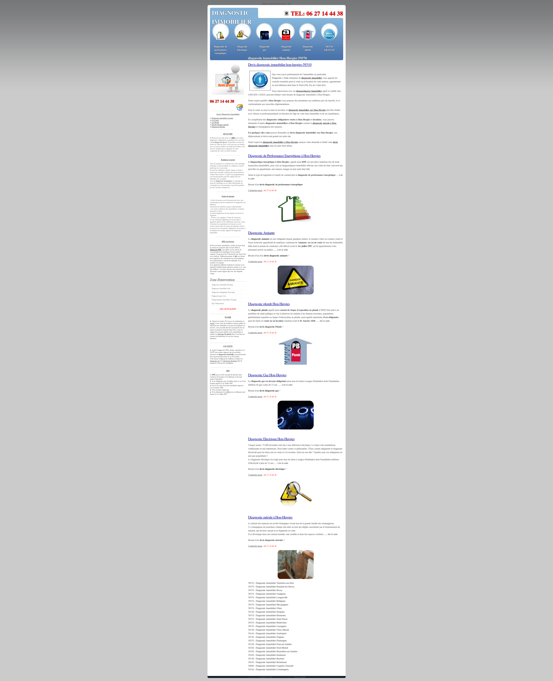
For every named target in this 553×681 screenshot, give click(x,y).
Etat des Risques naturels (220, 125)
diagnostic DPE (215, 250)
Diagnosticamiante (286, 48)
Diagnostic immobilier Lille (221, 289)
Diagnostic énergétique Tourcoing (223, 292)
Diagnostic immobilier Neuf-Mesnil (272, 648)
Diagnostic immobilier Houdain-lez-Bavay (275, 586)
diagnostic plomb (259, 310)
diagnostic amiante (260, 239)
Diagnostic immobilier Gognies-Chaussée (274, 666)
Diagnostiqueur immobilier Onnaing (224, 300)
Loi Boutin (215, 123)
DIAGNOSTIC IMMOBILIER (231, 17)
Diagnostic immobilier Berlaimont (271, 662)
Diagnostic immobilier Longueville (271, 597)
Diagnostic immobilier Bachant (270, 658)
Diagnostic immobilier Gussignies (271, 626)
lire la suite (325, 321)
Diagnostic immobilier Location (222, 118)
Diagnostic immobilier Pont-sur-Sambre (274, 644)
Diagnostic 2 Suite (280, 78)
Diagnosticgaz (264, 48)
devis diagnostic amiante (276, 255)
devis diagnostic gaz (269, 390)
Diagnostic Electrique (242, 48)
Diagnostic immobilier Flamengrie (271, 640)
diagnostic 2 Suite (266, 677)
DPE (233, 138)
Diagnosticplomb (308, 48)
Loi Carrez (215, 120)
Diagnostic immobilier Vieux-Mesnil (272, 630)
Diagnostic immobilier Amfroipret (271, 633)
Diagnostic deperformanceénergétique (220, 50)
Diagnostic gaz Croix (219, 296)
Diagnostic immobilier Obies (269, 608)
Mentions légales (300, 677)
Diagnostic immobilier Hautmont (271, 655)
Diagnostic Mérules (218, 127)
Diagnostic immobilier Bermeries (271, 615)
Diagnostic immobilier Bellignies (271, 601)
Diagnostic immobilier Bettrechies (271, 622)
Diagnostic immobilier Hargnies (270, 612)
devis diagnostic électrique (272, 469)
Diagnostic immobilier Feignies (270, 637)
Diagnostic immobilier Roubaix (222, 285)
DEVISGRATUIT (329, 48)
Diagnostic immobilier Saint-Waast (271, 619)
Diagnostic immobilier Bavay (269, 590)
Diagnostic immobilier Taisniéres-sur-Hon (275, 583)
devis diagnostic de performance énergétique (281, 184)
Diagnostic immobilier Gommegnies (272, 669)
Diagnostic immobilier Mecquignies (272, 604)
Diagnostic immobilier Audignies (271, 594)
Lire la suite (282, 250)
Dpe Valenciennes (218, 303)
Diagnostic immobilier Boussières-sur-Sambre (276, 651)
